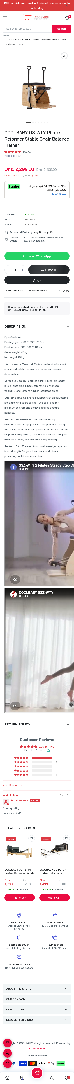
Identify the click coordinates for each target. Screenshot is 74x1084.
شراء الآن (37, 280)
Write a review (12, 155)
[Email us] (7, 1043)
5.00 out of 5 (46, 746)
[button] (13, 152)
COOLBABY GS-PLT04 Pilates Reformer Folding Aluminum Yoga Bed (53, 871)
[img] (10, 795)
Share (66, 290)
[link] (31, 838)
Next (66, 868)
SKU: (7, 219)
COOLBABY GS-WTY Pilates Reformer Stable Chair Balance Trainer (36, 139)
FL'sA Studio (37, 1048)
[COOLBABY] (36, 18)
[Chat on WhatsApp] (7, 1063)
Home (6, 35)
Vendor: (8, 224)
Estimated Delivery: (21, 232)
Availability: (11, 214)
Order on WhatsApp (37, 256)
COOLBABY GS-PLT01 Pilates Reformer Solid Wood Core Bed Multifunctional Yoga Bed (18, 871)
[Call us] (7, 1053)
